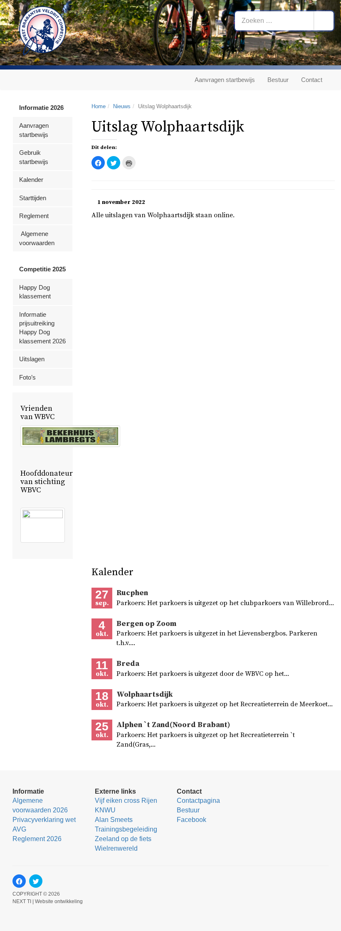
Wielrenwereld (116, 848)
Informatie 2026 (41, 107)
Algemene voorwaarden (36, 238)
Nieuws (122, 106)
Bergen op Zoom (146, 623)
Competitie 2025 (42, 269)
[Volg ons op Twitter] (35, 881)
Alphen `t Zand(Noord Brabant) (173, 725)
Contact (311, 79)
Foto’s (27, 377)
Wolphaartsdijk (144, 694)
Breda (127, 663)
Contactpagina (198, 800)
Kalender (31, 179)
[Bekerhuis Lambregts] (70, 436)
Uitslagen (31, 358)
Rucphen (132, 593)
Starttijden (32, 197)
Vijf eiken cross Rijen (126, 800)
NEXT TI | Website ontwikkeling (47, 901)
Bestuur (278, 79)
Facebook (191, 819)
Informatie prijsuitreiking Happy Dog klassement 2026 (42, 328)
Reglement (34, 215)
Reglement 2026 (37, 838)
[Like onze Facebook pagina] (19, 881)
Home (98, 106)
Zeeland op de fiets (123, 838)
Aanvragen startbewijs (225, 79)
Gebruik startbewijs (33, 157)
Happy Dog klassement (35, 292)
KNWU (105, 810)
